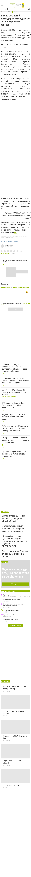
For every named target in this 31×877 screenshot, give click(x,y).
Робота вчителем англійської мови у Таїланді (14, 688)
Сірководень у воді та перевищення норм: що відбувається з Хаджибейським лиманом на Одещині (15, 367)
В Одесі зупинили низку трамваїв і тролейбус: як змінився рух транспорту (13, 528)
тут (15, 232)
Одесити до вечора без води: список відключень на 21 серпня (15, 554)
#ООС (5, 241)
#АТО (2, 241)
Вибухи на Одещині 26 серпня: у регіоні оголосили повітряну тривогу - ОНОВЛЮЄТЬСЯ (15, 428)
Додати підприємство (15, 625)
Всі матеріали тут (15, 584)
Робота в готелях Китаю (12, 785)
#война (10, 241)
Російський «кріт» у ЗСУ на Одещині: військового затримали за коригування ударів (15, 380)
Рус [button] (6, 9)
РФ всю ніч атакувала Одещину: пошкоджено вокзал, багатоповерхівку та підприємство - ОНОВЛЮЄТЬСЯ (15, 541)
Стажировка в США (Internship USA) (15, 737)
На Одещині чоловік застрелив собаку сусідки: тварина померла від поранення (15, 440)
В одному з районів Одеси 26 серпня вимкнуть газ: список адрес (14, 417)
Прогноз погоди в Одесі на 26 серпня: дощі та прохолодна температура (14, 454)
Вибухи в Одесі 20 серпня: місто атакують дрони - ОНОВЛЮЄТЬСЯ (13, 518)
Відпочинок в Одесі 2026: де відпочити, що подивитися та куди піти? (14, 392)
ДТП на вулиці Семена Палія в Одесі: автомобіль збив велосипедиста (14, 405)
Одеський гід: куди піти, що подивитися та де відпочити (15, 572)
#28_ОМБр (15, 241)
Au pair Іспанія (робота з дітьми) (12, 762)
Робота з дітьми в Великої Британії (13, 712)
